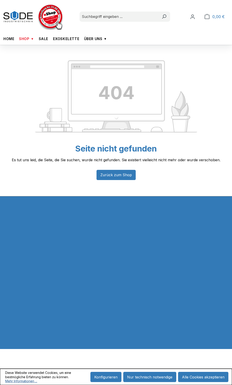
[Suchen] (164, 17)
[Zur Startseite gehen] (18, 16)
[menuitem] (8, 39)
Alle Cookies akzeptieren (203, 377)
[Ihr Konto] (192, 17)
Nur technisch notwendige (149, 377)
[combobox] (119, 17)
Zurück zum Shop (116, 175)
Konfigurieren (106, 377)
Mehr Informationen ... (21, 381)
